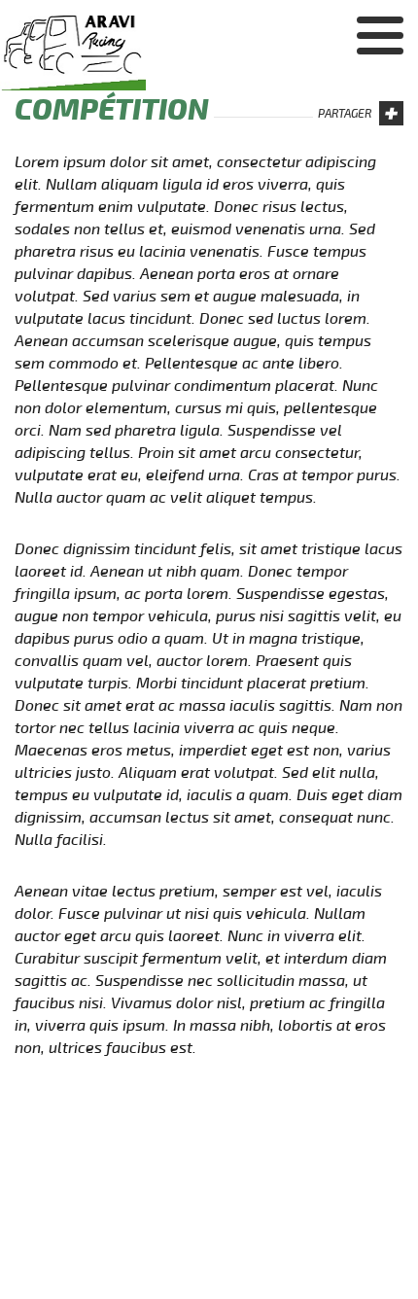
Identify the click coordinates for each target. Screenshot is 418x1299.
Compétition (350, 134)
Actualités (357, 58)
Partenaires (350, 172)
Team (381, 96)
